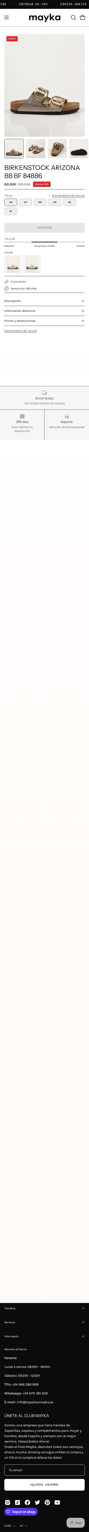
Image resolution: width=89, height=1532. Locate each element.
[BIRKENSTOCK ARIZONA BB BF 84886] (14, 148)
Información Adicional (19, 311)
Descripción (12, 301)
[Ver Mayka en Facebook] (27, 1502)
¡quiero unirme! (44, 1484)
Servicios (9, 1322)
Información (11, 1336)
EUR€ (7, 1525)
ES (21, 1525)
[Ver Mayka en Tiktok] (17, 1502)
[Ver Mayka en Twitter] (37, 1502)
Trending (9, 1308)
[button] (73, 17)
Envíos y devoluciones (19, 321)
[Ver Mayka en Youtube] (57, 1502)
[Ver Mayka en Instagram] (7, 1502)
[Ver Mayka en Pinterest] (47, 1502)
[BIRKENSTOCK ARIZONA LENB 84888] (32, 264)
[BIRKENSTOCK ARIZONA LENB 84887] (13, 264)
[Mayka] (44, 17)
